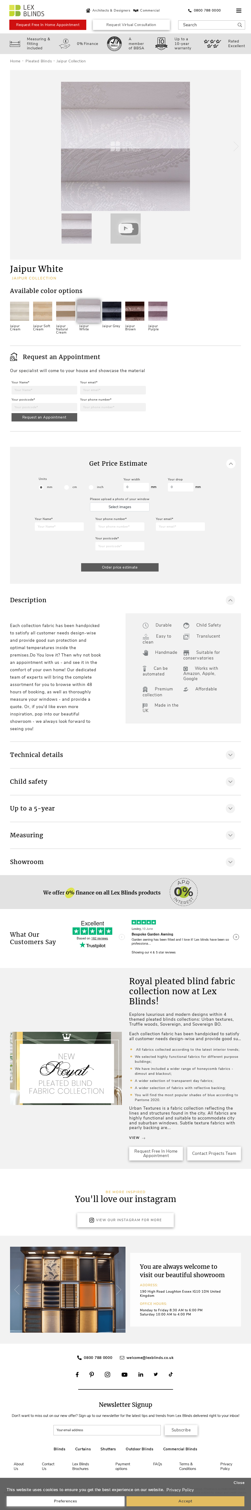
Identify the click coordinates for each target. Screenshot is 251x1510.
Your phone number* (96, 400)
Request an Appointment (44, 417)
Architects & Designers (111, 10)
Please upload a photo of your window (120, 499)
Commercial (150, 10)
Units (43, 479)
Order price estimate (120, 567)
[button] (235, 146)
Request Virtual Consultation (131, 24)
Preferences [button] (65, 1501)
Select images (120, 506)
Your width (132, 479)
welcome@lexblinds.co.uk (150, 1357)
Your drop (175, 479)
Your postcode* (23, 400)
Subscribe (181, 1430)
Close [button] (239, 1482)
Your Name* (20, 382)
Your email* (89, 382)
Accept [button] (185, 1501)
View (134, 1138)
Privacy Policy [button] (180, 1490)
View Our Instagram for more (129, 1220)
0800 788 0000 (98, 1357)
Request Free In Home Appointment (47, 24)
